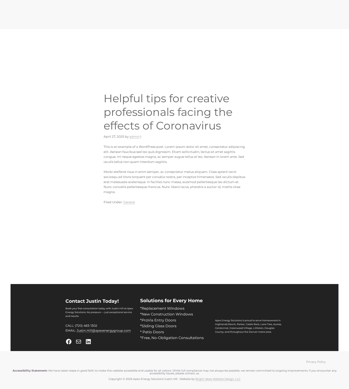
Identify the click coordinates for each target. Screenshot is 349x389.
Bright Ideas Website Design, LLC (217, 384)
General (124, 183)
